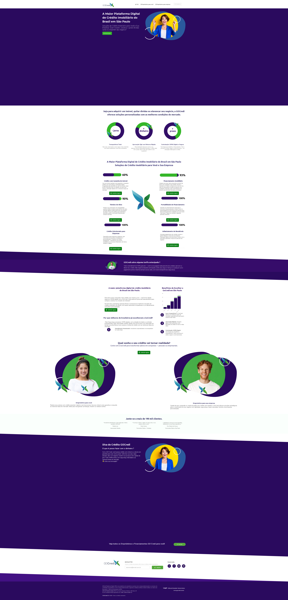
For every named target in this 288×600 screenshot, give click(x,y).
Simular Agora (107, 33)
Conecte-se (178, 4)
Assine (158, 567)
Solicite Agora (116, 193)
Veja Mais (180, 544)
